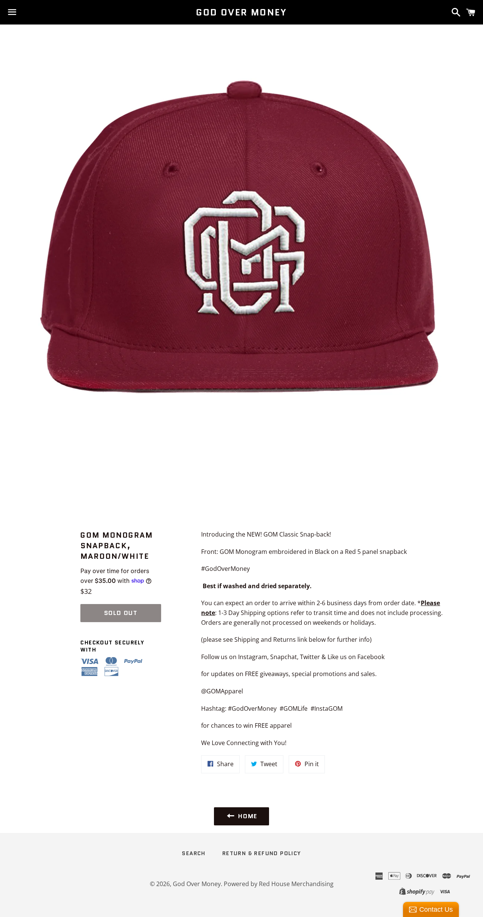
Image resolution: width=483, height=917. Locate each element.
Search (193, 853)
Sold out (121, 613)
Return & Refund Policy (261, 853)
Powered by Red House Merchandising (279, 884)
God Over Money (241, 12)
